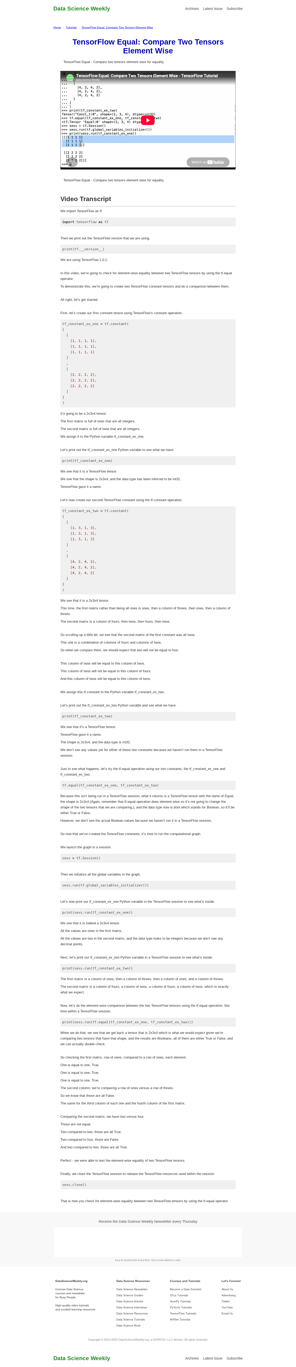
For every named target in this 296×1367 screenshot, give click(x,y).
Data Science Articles (129, 1301)
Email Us (227, 1313)
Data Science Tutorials (130, 1319)
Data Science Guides (129, 1295)
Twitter (225, 1301)
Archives (192, 9)
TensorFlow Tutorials (183, 1313)
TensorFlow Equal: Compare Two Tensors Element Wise (117, 27)
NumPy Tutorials (180, 1301)
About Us (227, 1289)
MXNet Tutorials (180, 1319)
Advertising (228, 1295)
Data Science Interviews (131, 1307)
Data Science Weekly (81, 8)
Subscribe (235, 9)
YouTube (227, 1307)
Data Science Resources (132, 1313)
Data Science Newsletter (132, 1289)
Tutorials (71, 27)
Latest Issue (213, 9)
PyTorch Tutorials (181, 1307)
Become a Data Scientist (185, 1289)
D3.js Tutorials (179, 1295)
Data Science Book (128, 1325)
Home (57, 27)
